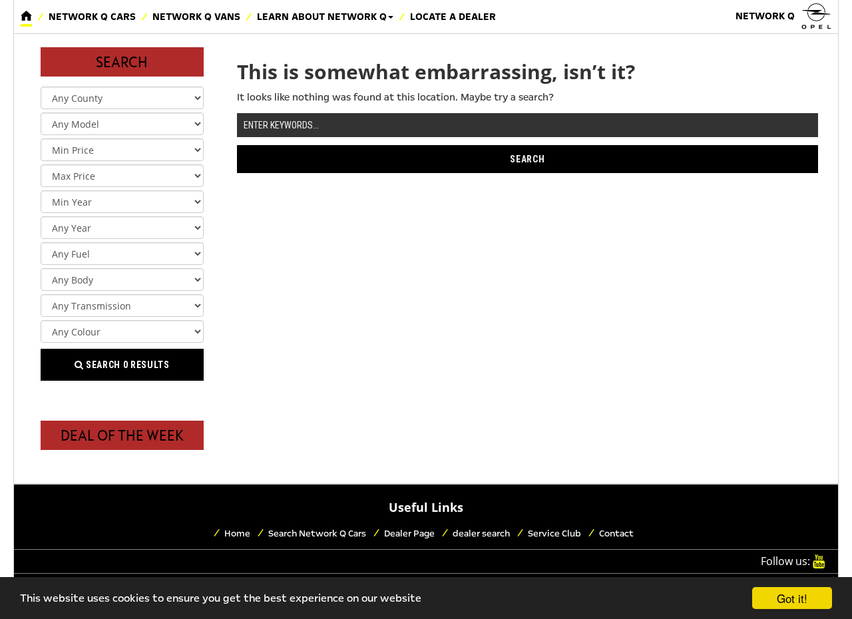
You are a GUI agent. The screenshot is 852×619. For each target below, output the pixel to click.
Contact (616, 533)
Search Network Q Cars (317, 533)
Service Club (554, 533)
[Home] (26, 17)
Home (237, 533)
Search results (127, 364)
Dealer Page (409, 533)
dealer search (481, 533)
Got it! (792, 598)
